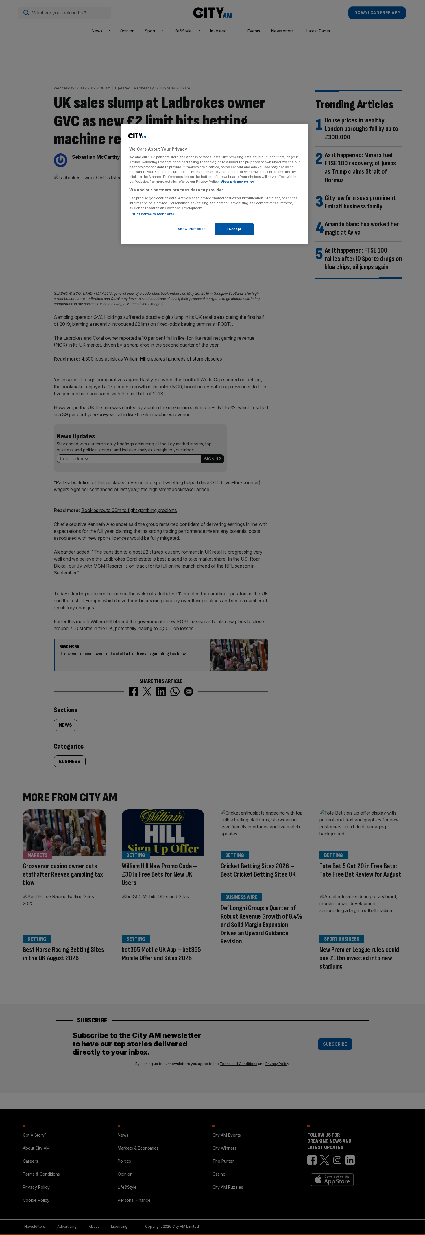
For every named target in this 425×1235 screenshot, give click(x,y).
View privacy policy (237, 182)
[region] (214, 184)
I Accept (234, 229)
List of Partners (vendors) (151, 214)
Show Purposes (192, 229)
